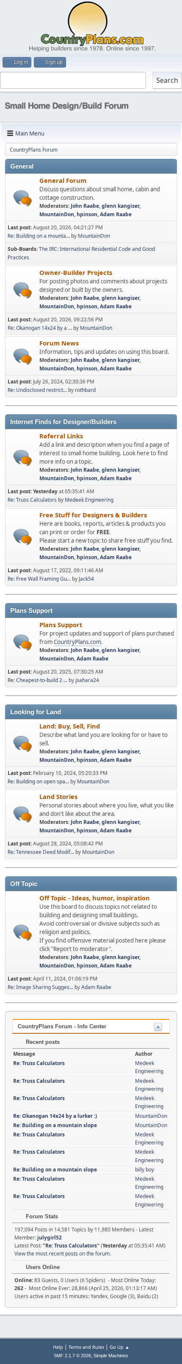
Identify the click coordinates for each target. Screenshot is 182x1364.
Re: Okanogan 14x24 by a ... (40, 327)
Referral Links (61, 436)
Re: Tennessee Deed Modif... (41, 852)
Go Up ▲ (120, 1347)
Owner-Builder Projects (75, 272)
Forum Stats (41, 1216)
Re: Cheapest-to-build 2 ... (37, 680)
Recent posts (42, 1042)
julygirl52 (49, 1237)
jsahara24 (87, 680)
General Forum (62, 180)
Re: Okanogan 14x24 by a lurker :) (55, 1115)
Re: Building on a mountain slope (55, 1125)
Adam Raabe (116, 214)
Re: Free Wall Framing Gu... (39, 578)
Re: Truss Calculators (32, 499)
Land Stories (58, 796)
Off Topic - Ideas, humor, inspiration (94, 898)
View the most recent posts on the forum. (62, 1253)
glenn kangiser (120, 205)
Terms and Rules (86, 1347)
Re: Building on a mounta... (39, 235)
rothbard (85, 390)
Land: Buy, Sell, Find (69, 726)
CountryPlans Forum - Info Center (62, 1026)
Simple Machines (111, 1355)
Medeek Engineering (89, 499)
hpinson (87, 214)
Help (58, 1347)
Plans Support (60, 624)
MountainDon (56, 214)
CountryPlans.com (77, 642)
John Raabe (85, 205)
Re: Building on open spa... (38, 781)
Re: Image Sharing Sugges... (40, 987)
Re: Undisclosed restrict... (37, 390)
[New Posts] (22, 198)
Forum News (59, 343)
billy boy (144, 1169)
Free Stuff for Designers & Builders (93, 515)
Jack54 (86, 578)
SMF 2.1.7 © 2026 (72, 1355)
